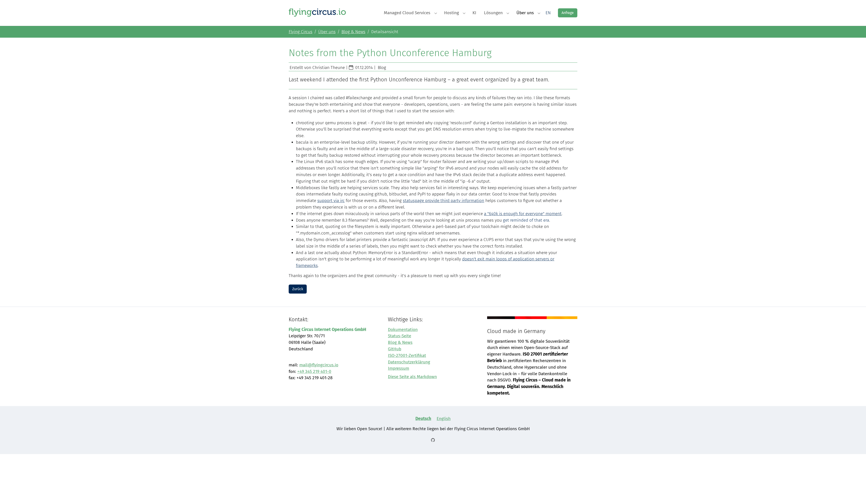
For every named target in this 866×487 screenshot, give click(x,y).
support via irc (331, 200)
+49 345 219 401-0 (314, 371)
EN (548, 12)
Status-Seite (399, 335)
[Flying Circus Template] (317, 12)
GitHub (394, 348)
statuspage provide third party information (443, 200)
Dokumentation (403, 329)
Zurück (297, 289)
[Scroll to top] (854, 475)
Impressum (398, 368)
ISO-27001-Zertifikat (407, 355)
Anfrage (568, 13)
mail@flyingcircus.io (318, 365)
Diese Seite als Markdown (412, 376)
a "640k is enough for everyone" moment (523, 213)
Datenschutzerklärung (409, 362)
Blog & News (400, 342)
